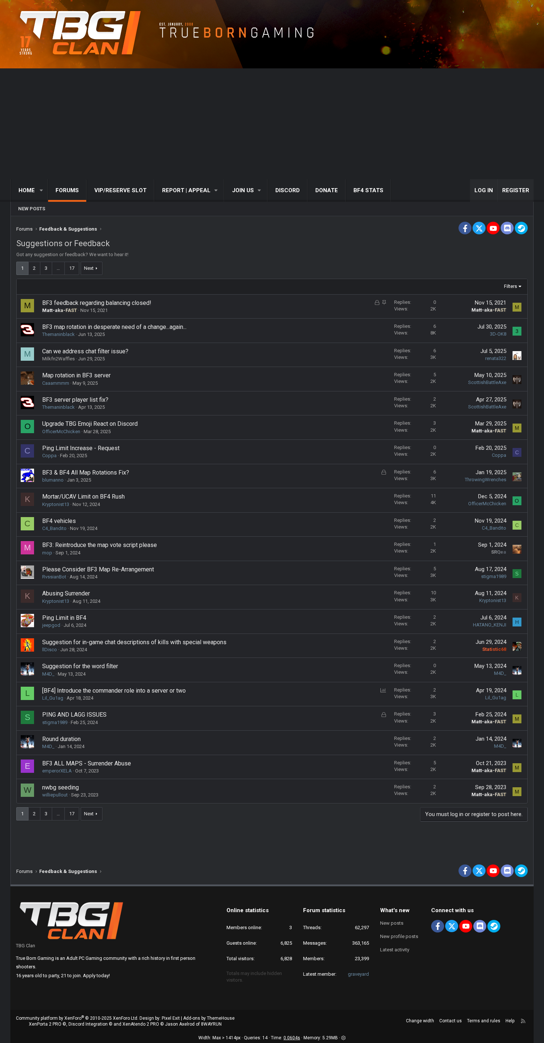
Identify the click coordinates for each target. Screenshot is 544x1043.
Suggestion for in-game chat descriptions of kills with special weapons (134, 642)
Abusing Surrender (66, 593)
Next (89, 268)
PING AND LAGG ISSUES (74, 714)
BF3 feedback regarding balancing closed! (96, 302)
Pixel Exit (171, 1018)
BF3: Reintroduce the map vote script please (99, 544)
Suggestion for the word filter (80, 666)
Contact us (450, 1020)
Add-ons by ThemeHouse (209, 1018)
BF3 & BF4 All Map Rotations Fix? (85, 472)
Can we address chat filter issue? (85, 351)
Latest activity (394, 949)
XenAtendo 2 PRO (140, 1024)
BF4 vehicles (59, 520)
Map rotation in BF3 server (76, 375)
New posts (31, 208)
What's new (395, 910)
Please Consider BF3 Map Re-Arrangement (98, 569)
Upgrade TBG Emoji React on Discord (90, 423)
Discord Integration (88, 1024)
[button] (41, 190)
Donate (326, 190)
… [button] (58, 268)
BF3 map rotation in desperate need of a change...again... (114, 326)
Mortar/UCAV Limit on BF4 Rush (83, 496)
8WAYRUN (211, 1024)
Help (510, 1020)
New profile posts (399, 936)
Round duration (61, 739)
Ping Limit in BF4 (64, 617)
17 (71, 268)
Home (27, 190)
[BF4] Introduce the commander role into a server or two (114, 690)
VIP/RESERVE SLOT (120, 190)
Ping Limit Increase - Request (81, 448)
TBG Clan (25, 945)
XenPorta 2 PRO (45, 1024)
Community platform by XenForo (77, 1018)
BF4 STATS (368, 190)
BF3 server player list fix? (75, 399)
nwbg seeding (60, 787)
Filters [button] (510, 286)
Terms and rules (483, 1020)
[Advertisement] (272, 124)
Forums (67, 190)
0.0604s (291, 1037)
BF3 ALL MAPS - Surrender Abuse (86, 763)
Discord (287, 190)
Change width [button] (420, 1020)
